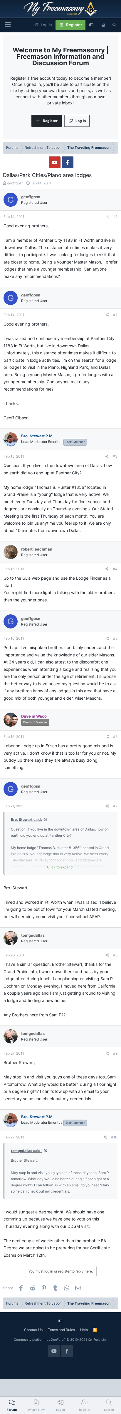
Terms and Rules (61, 1330)
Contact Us (33, 1330)
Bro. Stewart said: (26, 819)
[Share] (107, 216)
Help (84, 1330)
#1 (115, 216)
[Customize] (91, 25)
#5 (115, 638)
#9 (115, 1053)
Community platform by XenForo (60, 1340)
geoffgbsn (15, 183)
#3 (115, 456)
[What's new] (103, 25)
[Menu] (7, 25)
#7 (115, 806)
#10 (114, 1137)
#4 (115, 569)
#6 (115, 736)
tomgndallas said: (26, 1150)
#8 (115, 955)
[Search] (114, 25)
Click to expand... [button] (61, 867)
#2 (115, 315)
